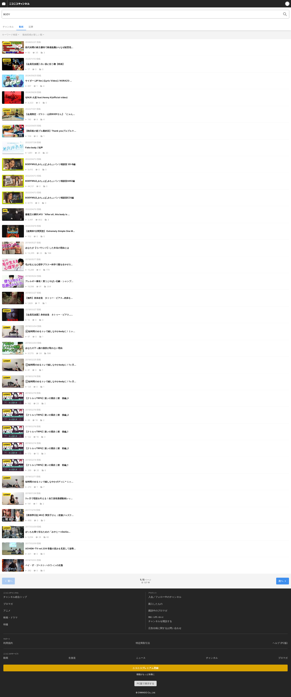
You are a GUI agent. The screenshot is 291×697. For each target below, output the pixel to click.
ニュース (141, 657)
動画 (21, 26)
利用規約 (8, 642)
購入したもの (155, 603)
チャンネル (8, 26)
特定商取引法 (143, 642)
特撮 (5, 624)
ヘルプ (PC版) (280, 642)
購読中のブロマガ (157, 610)
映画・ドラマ (10, 617)
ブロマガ (8, 603)
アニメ (6, 610)
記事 (31, 26)
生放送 (72, 657)
